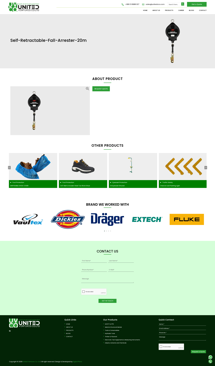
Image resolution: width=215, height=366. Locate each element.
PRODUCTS (169, 10)
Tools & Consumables (112, 330)
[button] (104, 231)
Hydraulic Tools (110, 333)
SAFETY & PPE (109, 324)
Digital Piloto (77, 362)
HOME (145, 10)
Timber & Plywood (111, 337)
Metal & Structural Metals (113, 327)
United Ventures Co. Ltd (31, 362)
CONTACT (203, 10)
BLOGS (191, 10)
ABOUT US (156, 10)
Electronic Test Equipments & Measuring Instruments (122, 340)
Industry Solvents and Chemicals (115, 343)
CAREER (181, 10)
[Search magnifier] (182, 4)
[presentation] (9, 167)
